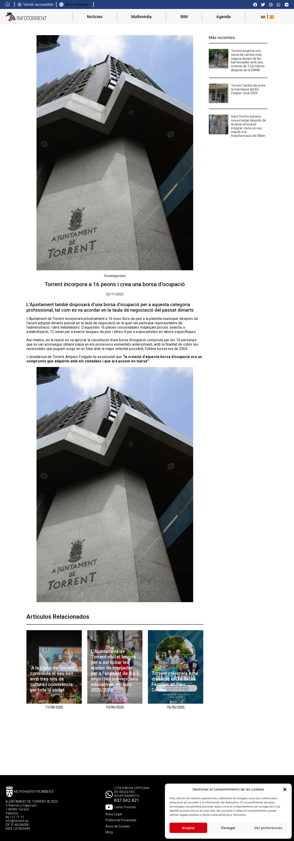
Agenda (223, 16)
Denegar (228, 828)
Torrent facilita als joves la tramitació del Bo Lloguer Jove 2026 (248, 89)
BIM (184, 16)
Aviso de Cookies (117, 826)
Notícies (94, 16)
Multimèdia (141, 16)
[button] (285, 789)
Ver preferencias (268, 828)
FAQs (109, 832)
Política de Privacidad (120, 820)
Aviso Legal (113, 814)
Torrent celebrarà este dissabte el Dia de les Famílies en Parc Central (175, 682)
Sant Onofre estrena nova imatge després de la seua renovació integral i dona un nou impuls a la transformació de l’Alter (248, 126)
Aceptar (188, 828)
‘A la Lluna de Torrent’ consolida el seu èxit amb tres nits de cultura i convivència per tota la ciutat (52, 679)
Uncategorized (114, 276)
